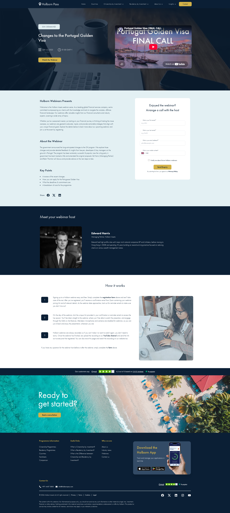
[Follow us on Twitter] (169, 495)
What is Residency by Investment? (82, 450)
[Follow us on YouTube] (189, 495)
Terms (80, 495)
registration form (108, 297)
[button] (83, 4)
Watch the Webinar (49, 60)
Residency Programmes (47, 450)
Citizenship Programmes (47, 447)
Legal (94, 495)
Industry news (106, 450)
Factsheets (42, 457)
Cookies (87, 495)
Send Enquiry (162, 167)
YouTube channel (110, 336)
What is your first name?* (149, 120)
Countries (42, 453)
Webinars (105, 453)
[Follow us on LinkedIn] (176, 495)
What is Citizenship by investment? (82, 447)
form (110, 347)
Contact (185, 4)
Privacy (73, 495)
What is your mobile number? (150, 150)
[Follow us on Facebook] (162, 495)
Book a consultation (49, 415)
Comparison (43, 460)
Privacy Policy (173, 171)
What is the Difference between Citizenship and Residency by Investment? (81, 456)
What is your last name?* (149, 130)
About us (105, 447)
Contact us (105, 457)
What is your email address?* (151, 140)
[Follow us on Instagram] (182, 495)
